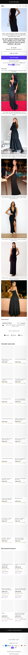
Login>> (6, 572)
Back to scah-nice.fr (15, 630)
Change (22, 323)
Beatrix (3, 613)
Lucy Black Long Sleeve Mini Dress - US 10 (7, 479)
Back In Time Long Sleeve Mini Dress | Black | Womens (20, 459)
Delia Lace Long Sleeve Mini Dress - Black (20, 519)
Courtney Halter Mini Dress (7, 418)
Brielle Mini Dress (18, 498)
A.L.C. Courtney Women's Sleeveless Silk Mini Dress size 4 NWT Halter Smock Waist (20, 399)
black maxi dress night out (13, 33)
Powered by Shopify (14, 653)
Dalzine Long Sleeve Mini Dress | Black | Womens (7, 499)
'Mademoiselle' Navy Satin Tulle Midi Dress (7, 565)
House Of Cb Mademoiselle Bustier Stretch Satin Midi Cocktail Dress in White (20, 589)
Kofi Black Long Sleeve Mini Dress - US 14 (6, 539)
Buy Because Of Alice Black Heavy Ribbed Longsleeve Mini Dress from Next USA (19, 539)
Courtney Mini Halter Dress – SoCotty (7, 379)
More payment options (14, 60)
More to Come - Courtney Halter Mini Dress (7, 360)
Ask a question (14, 330)
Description (4, 68)
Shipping (8, 49)
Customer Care (13, 639)
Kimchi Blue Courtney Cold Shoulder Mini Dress (20, 379)
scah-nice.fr (2, 6)
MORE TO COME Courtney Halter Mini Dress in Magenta (20, 419)
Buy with (14, 57)
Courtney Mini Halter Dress (20, 359)
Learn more (17, 64)
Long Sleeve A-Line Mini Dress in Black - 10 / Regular (7, 519)
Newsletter (14, 643)
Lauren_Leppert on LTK (6, 398)
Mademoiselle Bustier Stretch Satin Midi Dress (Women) (7, 589)
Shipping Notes (5, 319)
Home (3, 33)
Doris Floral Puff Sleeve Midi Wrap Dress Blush (20, 614)
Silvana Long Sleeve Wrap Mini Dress (20, 479)
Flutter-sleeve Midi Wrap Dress (20, 565)
